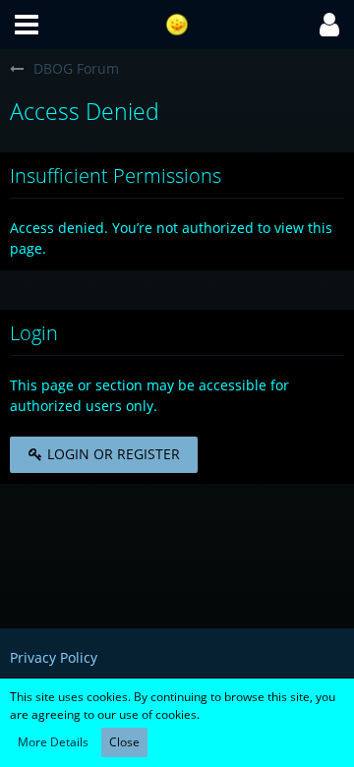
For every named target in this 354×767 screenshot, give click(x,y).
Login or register (111, 453)
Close (124, 742)
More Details (53, 742)
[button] (26, 24)
